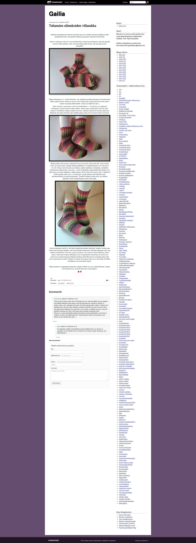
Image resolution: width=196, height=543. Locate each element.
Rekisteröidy (92, 2)
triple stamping (124, 475)
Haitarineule (123, 124)
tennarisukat (123, 467)
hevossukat (123, 304)
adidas (121, 283)
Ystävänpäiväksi (125, 280)
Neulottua (70, 283)
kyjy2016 (122, 370)
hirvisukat (122, 306)
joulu (120, 321)
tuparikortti (122, 478)
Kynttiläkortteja (124, 182)
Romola (122, 238)
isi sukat (122, 313)
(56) (122, 70)
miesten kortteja (124, 392)
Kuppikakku (123, 178)
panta (121, 407)
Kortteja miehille (125, 173)
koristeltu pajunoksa (126, 362)
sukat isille (123, 460)
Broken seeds (124, 102)
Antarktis (122, 98)
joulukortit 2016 (124, 330)
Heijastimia (123, 128)
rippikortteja (123, 439)
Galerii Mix (123, 122)
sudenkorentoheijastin (127, 458)
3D (120, 94)
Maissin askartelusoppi (127, 521)
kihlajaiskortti (123, 353)
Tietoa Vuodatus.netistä (86, 540)
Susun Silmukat (124, 515)
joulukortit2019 (124, 336)
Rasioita (122, 231)
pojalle (121, 418)
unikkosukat (123, 480)
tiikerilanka (123, 471)
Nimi (52, 349)
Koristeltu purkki (125, 169)
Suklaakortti (123, 246)
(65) (122, 72)
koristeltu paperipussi (126, 364)
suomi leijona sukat (126, 463)
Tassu (121, 248)
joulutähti (122, 338)
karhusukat (123, 349)
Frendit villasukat (125, 118)
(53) (122, 74)
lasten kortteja (124, 379)
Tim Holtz (122, 253)
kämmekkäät (123, 375)
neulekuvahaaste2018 (127, 403)
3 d (120, 92)
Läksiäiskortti (123, 201)
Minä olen (122, 26)
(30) (122, 66)
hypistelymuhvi (124, 310)
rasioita (121, 435)
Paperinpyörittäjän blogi (127, 528)
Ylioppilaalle (123, 278)
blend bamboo (124, 291)
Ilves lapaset (123, 141)
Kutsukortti (123, 180)
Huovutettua (123, 135)
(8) (122, 55)
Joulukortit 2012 (124, 148)
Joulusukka (123, 154)
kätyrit (121, 377)
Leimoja (122, 195)
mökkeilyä (122, 400)
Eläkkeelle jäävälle (126, 111)
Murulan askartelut (125, 517)
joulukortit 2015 (124, 328)
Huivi (121, 133)
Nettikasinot (73, 2)
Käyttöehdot (105, 540)
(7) (122, 81)
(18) (122, 79)
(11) (122, 61)
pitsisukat (122, 415)
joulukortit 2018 (124, 334)
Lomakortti (122, 199)
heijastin (122, 302)
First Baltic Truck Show (127, 115)
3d (120, 96)
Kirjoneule (122, 163)
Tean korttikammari (126, 519)
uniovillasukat (124, 484)
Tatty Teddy (123, 250)
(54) (122, 68)
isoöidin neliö (124, 315)
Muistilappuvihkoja (126, 212)
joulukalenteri (124, 323)
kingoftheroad (124, 355)
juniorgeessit (123, 345)
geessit (121, 298)
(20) (122, 76)
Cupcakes (122, 107)
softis (121, 452)
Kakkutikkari (123, 158)
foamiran (122, 293)
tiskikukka (122, 473)
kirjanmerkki (123, 358)
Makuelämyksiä (124, 203)
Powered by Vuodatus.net (141, 540)
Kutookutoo (57, 299)
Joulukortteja (123, 152)
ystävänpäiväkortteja (126, 501)
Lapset (121, 190)
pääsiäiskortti (124, 428)
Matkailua (122, 205)
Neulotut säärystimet (126, 216)
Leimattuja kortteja (125, 193)
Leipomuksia (123, 197)
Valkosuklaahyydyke (126, 265)
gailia (59, 326)
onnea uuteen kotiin (126, 405)
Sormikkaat (123, 244)
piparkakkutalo (124, 411)
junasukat (122, 343)
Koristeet (122, 167)
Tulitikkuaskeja (124, 261)
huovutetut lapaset (125, 308)
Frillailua (122, 120)
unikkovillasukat (125, 482)
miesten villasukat (125, 394)
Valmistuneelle (124, 268)
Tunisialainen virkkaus (127, 263)
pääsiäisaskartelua (126, 426)
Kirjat (121, 160)
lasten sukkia (123, 381)
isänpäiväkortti (124, 317)
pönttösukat (123, 433)
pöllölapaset (123, 430)
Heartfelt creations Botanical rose (131, 126)
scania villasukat (125, 448)
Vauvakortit (123, 270)
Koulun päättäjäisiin (126, 175)
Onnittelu (122, 218)
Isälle (121, 143)
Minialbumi (123, 208)
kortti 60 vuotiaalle (125, 366)
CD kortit (122, 105)
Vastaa (55, 321)
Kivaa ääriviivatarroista (127, 165)
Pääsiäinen (123, 229)
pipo (120, 413)
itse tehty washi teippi (126, 319)
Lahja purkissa (124, 184)
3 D (120, 90)
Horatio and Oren (125, 130)
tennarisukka (123, 469)
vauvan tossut (124, 490)
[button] (77, 2)
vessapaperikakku (125, 493)
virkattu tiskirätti (124, 499)
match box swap (125, 388)
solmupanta (123, 454)
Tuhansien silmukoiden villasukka (72, 25)
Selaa (83, 2)
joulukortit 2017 (124, 332)
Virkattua (122, 276)
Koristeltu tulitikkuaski (127, 171)
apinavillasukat (124, 287)
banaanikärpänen (125, 289)
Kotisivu (66, 362)
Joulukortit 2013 (124, 150)
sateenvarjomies (125, 443)
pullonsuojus (123, 424)
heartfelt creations (125, 300)
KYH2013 (122, 156)
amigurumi (123, 285)
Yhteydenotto (112, 540)
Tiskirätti (122, 255)
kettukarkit (122, 351)
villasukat (61, 283)
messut (121, 390)
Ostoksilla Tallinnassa (127, 227)
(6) (122, 57)
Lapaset (122, 188)
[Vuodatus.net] (53, 540)
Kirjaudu (125, 2)
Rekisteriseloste (97, 540)
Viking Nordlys (124, 272)
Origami (122, 225)
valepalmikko (124, 486)
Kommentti (54, 368)
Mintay (121, 210)
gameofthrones (124, 295)
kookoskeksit (123, 360)
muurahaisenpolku (125, 398)
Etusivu (67, 2)
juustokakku (123, 347)
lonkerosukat (123, 383)
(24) (122, 59)
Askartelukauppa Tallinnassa (129, 100)
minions (122, 396)
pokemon (122, 420)
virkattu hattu (123, 497)
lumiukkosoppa (124, 385)
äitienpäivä (123, 503)
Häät (120, 139)
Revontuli (122, 233)
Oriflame (122, 223)
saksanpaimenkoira (126, 441)
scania (121, 445)
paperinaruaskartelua (126, 409)
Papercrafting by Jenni (127, 526)
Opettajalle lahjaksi (126, 220)
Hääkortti (122, 137)
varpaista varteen (125, 488)
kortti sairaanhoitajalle (127, 368)
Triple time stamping (126, 259)
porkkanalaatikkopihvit (127, 422)
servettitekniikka (125, 450)
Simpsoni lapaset (125, 242)
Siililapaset (123, 240)
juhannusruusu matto (126, 340)
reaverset (122, 437)
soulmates (122, 456)
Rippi (121, 235)
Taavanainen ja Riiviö (127, 523)
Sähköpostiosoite (60, 355)
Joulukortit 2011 (124, 145)
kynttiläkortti (123, 373)
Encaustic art (123, 113)
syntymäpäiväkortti (125, 465)
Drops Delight (124, 109)
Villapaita (122, 274)
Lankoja (122, 186)
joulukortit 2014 (124, 325)
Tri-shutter (122, 257)
